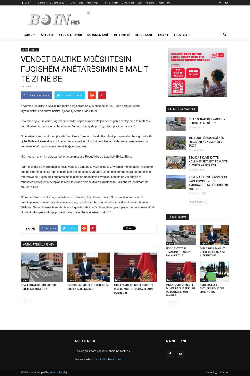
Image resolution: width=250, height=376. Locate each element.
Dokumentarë (98, 35)
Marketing (92, 2)
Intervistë (122, 35)
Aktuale (47, 35)
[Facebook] (220, 2)
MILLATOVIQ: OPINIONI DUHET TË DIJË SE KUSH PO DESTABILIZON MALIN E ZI (134, 289)
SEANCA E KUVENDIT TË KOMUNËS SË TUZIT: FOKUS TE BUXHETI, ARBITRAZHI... (208, 161)
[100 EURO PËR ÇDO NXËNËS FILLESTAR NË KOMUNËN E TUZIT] (176, 143)
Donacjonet (128, 2)
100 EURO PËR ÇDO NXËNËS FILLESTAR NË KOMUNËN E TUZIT (206, 141)
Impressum (164, 2)
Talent (163, 35)
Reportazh (143, 35)
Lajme (27, 35)
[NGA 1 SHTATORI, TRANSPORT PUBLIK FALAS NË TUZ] (42, 267)
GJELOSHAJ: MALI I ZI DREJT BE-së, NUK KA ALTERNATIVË (213, 252)
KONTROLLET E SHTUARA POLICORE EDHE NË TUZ (212, 288)
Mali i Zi (34, 49)
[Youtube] (226, 2)
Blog (81, 2)
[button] (224, 35)
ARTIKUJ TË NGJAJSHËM (38, 244)
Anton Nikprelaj (58, 372)
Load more (196, 201)
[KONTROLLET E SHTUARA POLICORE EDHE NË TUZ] (214, 272)
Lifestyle (181, 35)
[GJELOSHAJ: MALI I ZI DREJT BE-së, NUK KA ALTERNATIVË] (88, 267)
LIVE (73, 2)
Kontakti (150, 2)
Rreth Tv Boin (111, 2)
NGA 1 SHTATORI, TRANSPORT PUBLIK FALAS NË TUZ (178, 252)
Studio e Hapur (70, 35)
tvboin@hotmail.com (108, 359)
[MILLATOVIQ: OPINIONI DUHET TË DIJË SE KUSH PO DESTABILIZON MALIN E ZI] (135, 267)
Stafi (140, 2)
